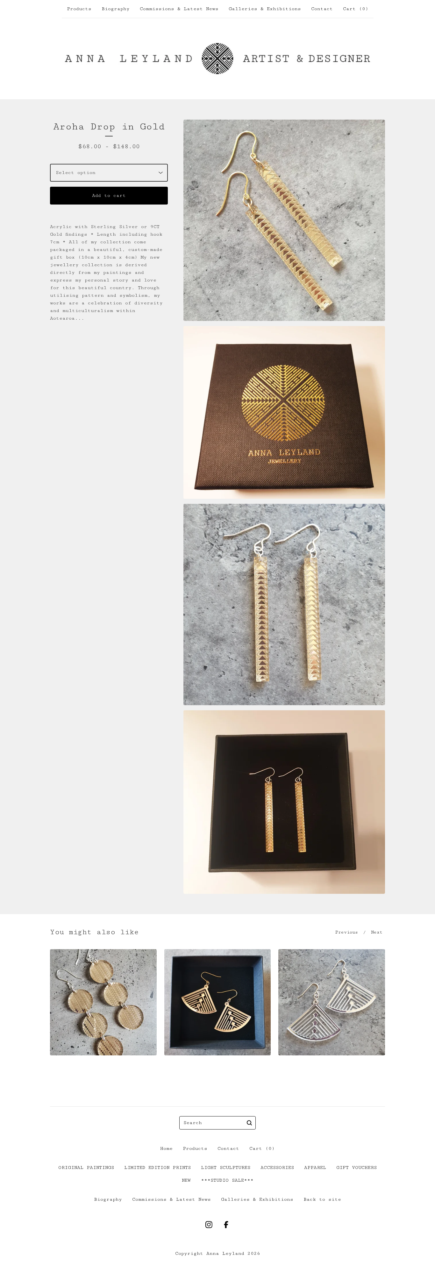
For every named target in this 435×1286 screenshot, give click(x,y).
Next (376, 932)
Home (166, 1148)
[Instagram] (209, 1225)
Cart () (355, 8)
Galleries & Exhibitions (265, 8)
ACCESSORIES (277, 1167)
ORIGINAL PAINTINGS (86, 1167)
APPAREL (315, 1167)
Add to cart (109, 195)
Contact (322, 8)
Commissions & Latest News (179, 8)
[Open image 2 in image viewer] (284, 412)
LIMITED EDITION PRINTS (157, 1167)
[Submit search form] (249, 1123)
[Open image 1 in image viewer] (284, 220)
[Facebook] (226, 1225)
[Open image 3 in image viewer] (284, 604)
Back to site (322, 1199)
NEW (186, 1180)
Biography (116, 8)
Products (79, 8)
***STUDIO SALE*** (227, 1180)
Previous (346, 932)
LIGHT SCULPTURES (225, 1167)
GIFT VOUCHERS (356, 1167)
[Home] (217, 58)
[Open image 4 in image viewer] (284, 802)
